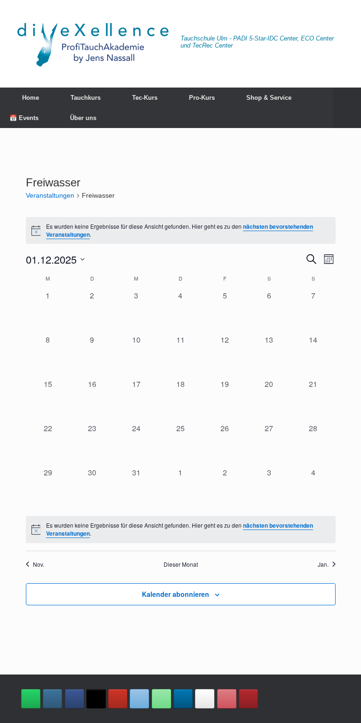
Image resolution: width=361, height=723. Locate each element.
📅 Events (24, 117)
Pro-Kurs (202, 97)
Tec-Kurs (144, 97)
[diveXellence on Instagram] (52, 698)
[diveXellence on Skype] (204, 698)
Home (30, 97)
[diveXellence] (92, 43)
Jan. (323, 564)
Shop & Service (268, 97)
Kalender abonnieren (175, 594)
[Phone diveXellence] (161, 698)
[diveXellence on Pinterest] (226, 698)
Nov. (38, 564)
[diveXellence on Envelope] (139, 698)
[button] (347, 108)
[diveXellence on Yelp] (248, 698)
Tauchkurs (86, 97)
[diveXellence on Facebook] (74, 698)
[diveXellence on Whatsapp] (30, 698)
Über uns (83, 117)
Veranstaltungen (50, 195)
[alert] (181, 230)
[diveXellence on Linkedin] (183, 698)
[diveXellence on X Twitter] (96, 698)
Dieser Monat (181, 564)
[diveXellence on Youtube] (117, 698)
